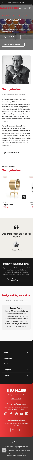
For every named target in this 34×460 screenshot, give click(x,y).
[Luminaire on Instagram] (5, 413)
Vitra (5, 202)
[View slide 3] (18, 333)
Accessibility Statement (11, 455)
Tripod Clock (8, 204)
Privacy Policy (11, 450)
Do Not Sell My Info (20, 450)
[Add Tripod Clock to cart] (24, 197)
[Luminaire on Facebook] (11, 413)
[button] (16, 430)
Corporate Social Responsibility (20, 453)
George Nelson (17, 250)
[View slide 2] (16, 333)
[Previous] (3, 2)
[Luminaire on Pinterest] (16, 413)
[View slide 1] (14, 333)
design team (15, 274)
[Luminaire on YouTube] (21, 413)
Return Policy (27, 450)
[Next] (30, 2)
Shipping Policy (9, 453)
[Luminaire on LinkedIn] (26, 413)
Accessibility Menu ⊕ (21, 455)
